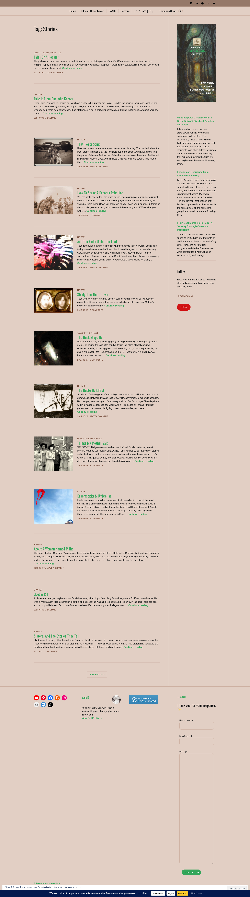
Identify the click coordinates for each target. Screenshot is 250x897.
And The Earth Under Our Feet (97, 241)
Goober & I (41, 594)
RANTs (112, 11)
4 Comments (96, 518)
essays (37, 52)
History (89, 439)
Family (80, 439)
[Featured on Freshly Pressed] (143, 703)
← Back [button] (181, 697)
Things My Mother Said (92, 443)
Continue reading (72, 68)
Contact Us (191, 872)
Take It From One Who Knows (53, 98)
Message (183, 751)
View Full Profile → (92, 718)
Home (72, 11)
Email (185, 736)
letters (38, 94)
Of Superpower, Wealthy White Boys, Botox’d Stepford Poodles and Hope (195, 121)
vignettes (55, 52)
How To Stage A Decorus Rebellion (100, 192)
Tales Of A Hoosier (46, 57)
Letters (125, 11)
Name (186, 720)
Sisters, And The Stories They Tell (56, 636)
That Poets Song (88, 144)
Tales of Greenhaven (92, 11)
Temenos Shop (167, 11)
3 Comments (96, 360)
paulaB (85, 697)
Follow (183, 307)
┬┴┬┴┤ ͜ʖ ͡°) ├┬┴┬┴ (144, 11)
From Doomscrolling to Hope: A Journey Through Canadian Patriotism (194, 226)
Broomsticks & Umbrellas (94, 496)
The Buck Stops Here (91, 337)
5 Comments (96, 310)
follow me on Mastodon (47, 883)
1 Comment (52, 118)
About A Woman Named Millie (53, 548)
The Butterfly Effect (90, 390)
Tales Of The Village (87, 333)
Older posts (97, 674)
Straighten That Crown (92, 294)
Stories (45, 52)
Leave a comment (56, 72)
